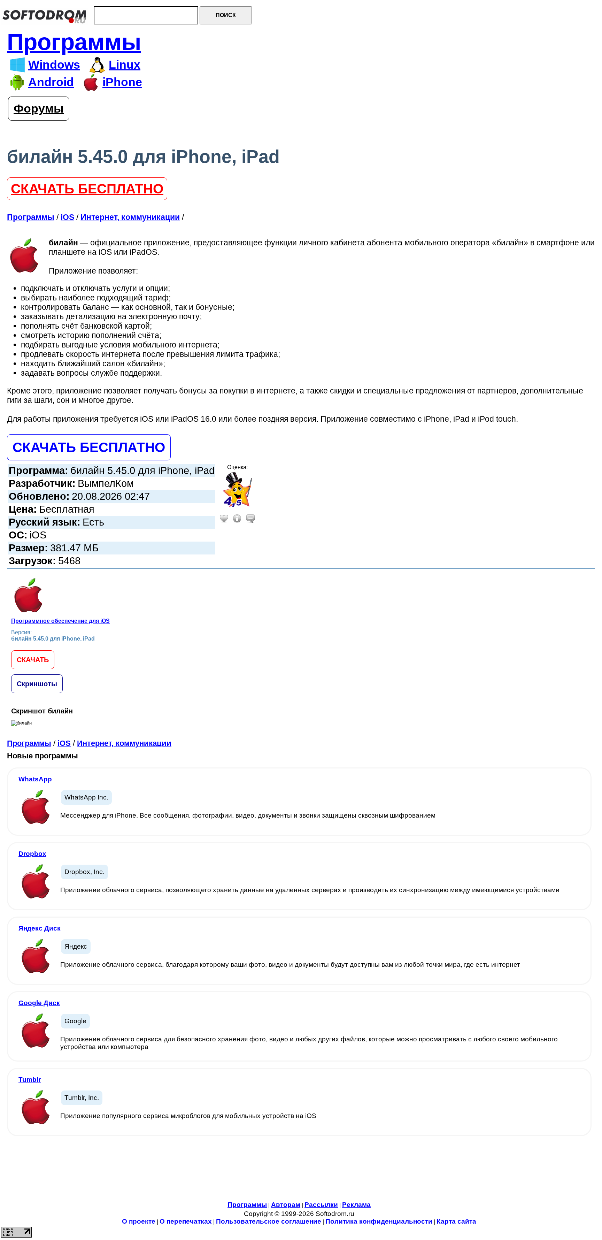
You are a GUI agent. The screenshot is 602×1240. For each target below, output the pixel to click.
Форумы (39, 108)
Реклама (356, 1204)
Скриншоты (37, 684)
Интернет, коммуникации (124, 743)
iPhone (122, 82)
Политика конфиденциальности (378, 1221)
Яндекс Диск (39, 928)
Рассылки (321, 1204)
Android (51, 82)
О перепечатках (186, 1221)
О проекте (138, 1221)
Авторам (285, 1204)
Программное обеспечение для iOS (60, 621)
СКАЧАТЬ (33, 660)
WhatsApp (35, 779)
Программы (74, 42)
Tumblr (29, 1079)
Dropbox (32, 853)
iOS (64, 743)
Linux (124, 64)
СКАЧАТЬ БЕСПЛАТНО (87, 188)
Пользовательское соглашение (268, 1221)
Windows (54, 64)
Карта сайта (456, 1221)
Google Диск (39, 1002)
